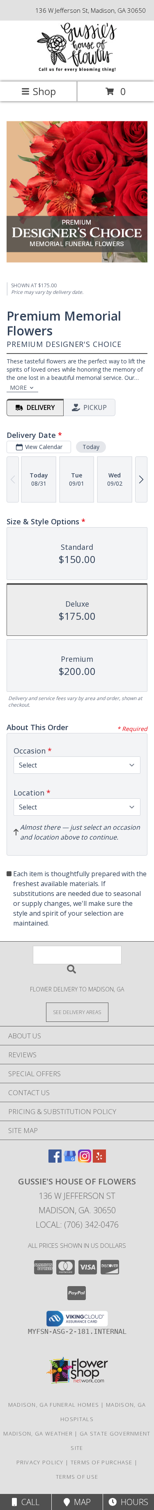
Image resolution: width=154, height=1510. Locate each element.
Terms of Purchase (102, 1462)
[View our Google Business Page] (69, 1160)
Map (80, 1502)
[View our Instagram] (84, 1160)
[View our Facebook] (55, 1160)
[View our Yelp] (99, 1160)
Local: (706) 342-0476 (77, 1224)
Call (28, 1502)
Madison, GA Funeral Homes (53, 1404)
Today (91, 447)
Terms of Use (77, 1476)
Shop (44, 91)
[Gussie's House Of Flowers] (77, 70)
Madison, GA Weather (38, 1433)
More (18, 387)
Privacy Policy (40, 1462)
